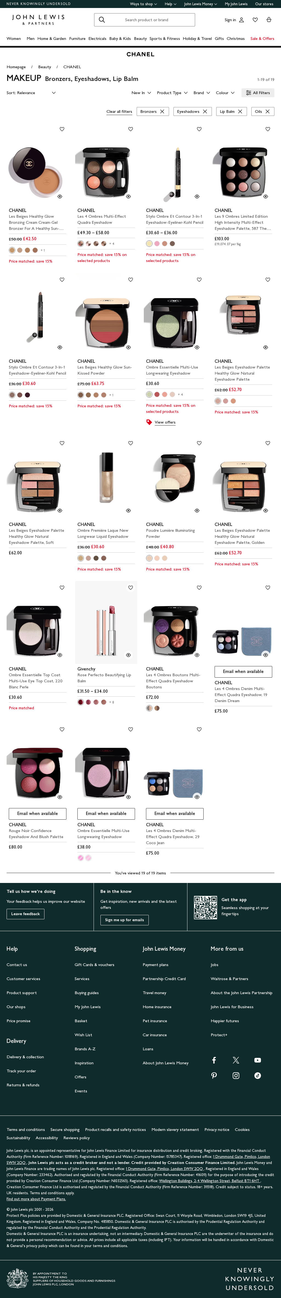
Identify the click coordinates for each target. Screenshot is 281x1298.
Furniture (77, 38)
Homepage (16, 66)
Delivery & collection (25, 1056)
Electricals (97, 38)
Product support (22, 992)
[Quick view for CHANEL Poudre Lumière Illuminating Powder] (197, 510)
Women (14, 38)
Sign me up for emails (124, 920)
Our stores (264, 4)
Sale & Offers (262, 38)
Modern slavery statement (175, 1129)
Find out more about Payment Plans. (36, 1199)
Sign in (230, 19)
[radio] (12, 250)
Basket (81, 1020)
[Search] (101, 19)
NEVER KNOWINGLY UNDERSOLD (39, 4)
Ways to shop (141, 4)
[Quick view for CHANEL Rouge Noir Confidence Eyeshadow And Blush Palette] (59, 797)
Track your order (21, 1070)
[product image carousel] (38, 163)
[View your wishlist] (254, 19)
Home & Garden (51, 38)
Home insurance (157, 1006)
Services (82, 978)
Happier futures (225, 1020)
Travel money (154, 992)
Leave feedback (25, 914)
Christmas (236, 38)
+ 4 (112, 244)
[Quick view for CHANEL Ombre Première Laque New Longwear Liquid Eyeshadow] (128, 510)
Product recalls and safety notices (115, 1129)
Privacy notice (216, 1129)
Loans (148, 1048)
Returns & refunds (23, 1084)
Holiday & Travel (197, 38)
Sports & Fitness (165, 38)
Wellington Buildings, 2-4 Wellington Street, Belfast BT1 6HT (209, 1181)
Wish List (83, 1034)
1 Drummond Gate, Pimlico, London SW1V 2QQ (165, 1168)
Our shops (16, 1006)
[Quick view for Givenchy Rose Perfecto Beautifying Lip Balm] (128, 655)
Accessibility (47, 1137)
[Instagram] (236, 1077)
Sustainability (18, 1137)
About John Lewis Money (166, 1062)
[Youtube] (257, 1062)
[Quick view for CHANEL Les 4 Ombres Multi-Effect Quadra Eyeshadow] (128, 196)
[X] (236, 1062)
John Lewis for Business (232, 1006)
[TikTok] (257, 1077)
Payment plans (155, 964)
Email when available (239, 673)
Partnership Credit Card (164, 978)
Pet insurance (155, 1020)
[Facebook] (214, 1062)
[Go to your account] (241, 19)
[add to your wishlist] (62, 129)
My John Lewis (236, 4)
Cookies (242, 1129)
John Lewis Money (198, 4)
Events (81, 1091)
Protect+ (219, 1034)
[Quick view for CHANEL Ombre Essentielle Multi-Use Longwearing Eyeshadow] (197, 347)
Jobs (214, 964)
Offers (80, 1076)
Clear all (119, 111)
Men (31, 38)
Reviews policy (76, 1137)
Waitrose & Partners (229, 978)
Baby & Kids (120, 38)
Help (168, 4)
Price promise (18, 1020)
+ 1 (43, 250)
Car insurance (155, 1034)
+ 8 (111, 702)
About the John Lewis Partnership (241, 992)
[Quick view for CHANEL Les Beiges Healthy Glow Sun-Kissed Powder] (128, 347)
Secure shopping (65, 1129)
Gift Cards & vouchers (94, 964)
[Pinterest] (214, 1077)
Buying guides (87, 992)
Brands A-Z (85, 1048)
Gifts (219, 38)
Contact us (17, 964)
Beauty (140, 38)
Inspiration (84, 1062)
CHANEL (72, 66)
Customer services (23, 978)
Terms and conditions (26, 1129)
